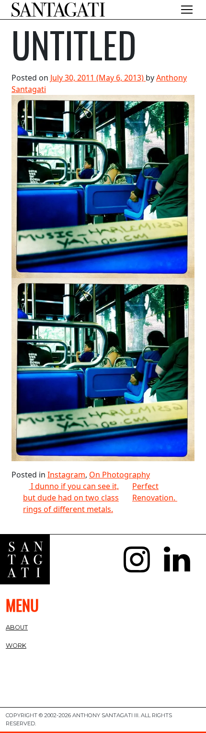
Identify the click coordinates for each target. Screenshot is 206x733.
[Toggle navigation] (187, 9)
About (17, 627)
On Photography (119, 474)
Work (16, 645)
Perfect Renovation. (154, 492)
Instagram (66, 474)
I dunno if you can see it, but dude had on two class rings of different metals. (71, 497)
